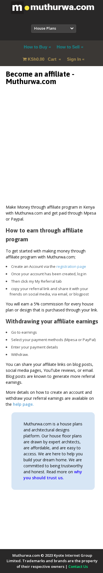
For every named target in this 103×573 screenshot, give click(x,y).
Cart (43, 59)
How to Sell (68, 46)
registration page (71, 266)
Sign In (74, 59)
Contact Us (78, 566)
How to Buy (35, 46)
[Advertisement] (51, 152)
